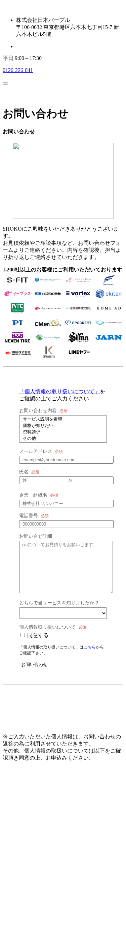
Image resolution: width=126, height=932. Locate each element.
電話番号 (28, 515)
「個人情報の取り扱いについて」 (59, 391)
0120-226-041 (18, 70)
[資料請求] (63, 432)
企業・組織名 (33, 495)
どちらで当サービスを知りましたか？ (59, 602)
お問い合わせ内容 (38, 410)
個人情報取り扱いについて (47, 627)
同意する (38, 635)
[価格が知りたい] (63, 426)
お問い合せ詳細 (35, 536)
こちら (90, 647)
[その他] (63, 438)
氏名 (24, 471)
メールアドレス (35, 451)
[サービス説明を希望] (63, 419)
